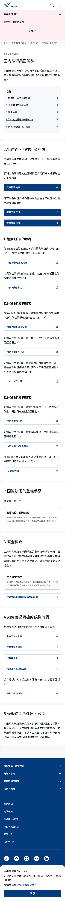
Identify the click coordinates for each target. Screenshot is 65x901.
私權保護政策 (26, 885)
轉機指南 (34, 42)
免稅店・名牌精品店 (16, 668)
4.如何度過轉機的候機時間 (19, 119)
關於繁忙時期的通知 (14, 22)
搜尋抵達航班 (13, 222)
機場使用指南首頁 (19, 42)
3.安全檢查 (11, 112)
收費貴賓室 (12, 657)
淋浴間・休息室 (14, 636)
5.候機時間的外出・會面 (18, 126)
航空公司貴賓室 (14, 647)
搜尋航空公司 (13, 187)
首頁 (6, 42)
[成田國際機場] (10, 5)
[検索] (52, 5)
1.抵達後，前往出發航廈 (18, 97)
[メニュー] (59, 5)
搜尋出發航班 (13, 212)
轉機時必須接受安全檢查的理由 (22, 596)
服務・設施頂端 (14, 693)
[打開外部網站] (6, 860)
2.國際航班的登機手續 (17, 105)
